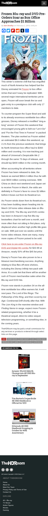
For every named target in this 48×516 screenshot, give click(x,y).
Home (5, 482)
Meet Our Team (8, 487)
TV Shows (6, 503)
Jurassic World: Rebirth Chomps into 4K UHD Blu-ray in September (24, 373)
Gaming (6, 510)
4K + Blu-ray (7, 500)
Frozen (25, 89)
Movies (5, 508)
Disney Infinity (24, 339)
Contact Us (7, 492)
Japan (16, 342)
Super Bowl (38, 342)
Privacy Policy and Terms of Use (15, 490)
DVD (32, 339)
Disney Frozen (12, 339)
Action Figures (8, 505)
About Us (6, 485)
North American (26, 342)
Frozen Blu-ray (7, 342)
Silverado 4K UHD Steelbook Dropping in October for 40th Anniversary (22, 429)
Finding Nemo (41, 339)
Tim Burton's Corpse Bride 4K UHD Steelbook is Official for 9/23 (24, 400)
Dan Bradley (9, 25)
